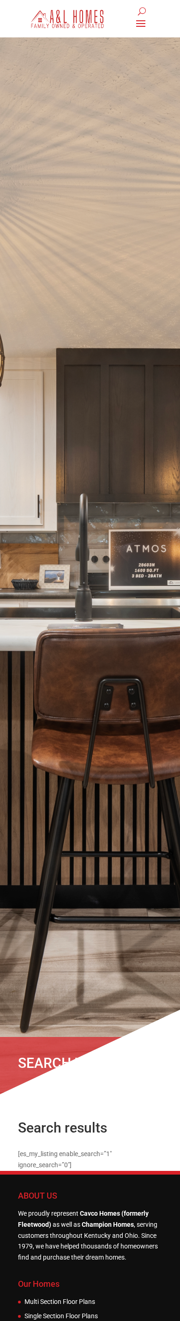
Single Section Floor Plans (61, 1316)
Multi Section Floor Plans (59, 1302)
